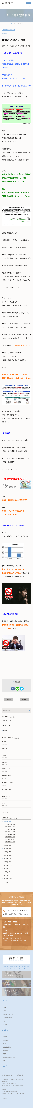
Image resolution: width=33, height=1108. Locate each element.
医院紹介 (5, 1010)
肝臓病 (4, 1053)
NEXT (24, 699)
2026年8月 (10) (10, 824)
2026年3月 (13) (10, 836)
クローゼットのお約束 (7, 782)
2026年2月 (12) (10, 839)
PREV (9, 699)
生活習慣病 (5, 1040)
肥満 (4, 1060)
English (4, 1020)
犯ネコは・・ (5, 755)
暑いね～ (4, 741)
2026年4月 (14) (10, 834)
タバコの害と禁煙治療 (9, 29)
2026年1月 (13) (10, 841)
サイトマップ (6, 1024)
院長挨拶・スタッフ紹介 (9, 1014)
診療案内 (5, 1036)
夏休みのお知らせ (6, 775)
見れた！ (4, 803)
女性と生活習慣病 (7, 1047)
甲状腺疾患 (5, 1050)
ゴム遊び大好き (6, 796)
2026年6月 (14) (10, 829)
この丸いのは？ (6, 769)
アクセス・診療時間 (7, 1017)
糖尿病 (4, 1043)
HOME (11, 23)
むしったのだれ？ (6, 789)
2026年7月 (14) (10, 826)
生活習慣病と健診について (9, 1057)
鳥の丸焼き (5, 762)
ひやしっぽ (5, 748)
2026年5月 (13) (10, 831)
